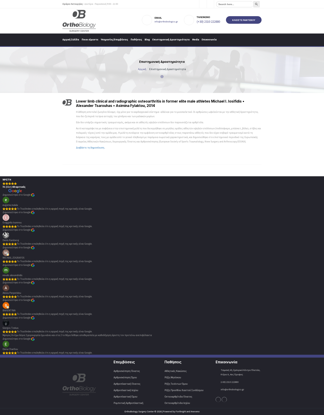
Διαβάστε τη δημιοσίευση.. (90, 148)
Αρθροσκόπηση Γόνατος (127, 371)
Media (195, 39)
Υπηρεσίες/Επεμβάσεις (114, 39)
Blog (147, 39)
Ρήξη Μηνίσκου (173, 377)
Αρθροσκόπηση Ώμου (125, 377)
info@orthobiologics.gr (166, 21)
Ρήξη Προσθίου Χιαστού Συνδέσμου (184, 390)
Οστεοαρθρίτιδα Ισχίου (177, 403)
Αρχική (142, 69)
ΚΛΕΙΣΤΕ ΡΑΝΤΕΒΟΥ (243, 20)
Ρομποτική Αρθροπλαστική (128, 403)
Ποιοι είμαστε (90, 39)
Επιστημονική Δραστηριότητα (171, 39)
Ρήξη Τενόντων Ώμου (176, 384)
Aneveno (195, 411)
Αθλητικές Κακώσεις (176, 371)
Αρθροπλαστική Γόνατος (127, 384)
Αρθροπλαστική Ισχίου (126, 390)
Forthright (181, 411)
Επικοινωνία (209, 39)
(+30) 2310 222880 (208, 22)
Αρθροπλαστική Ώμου (126, 397)
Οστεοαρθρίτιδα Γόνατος (178, 397)
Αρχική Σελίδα (70, 39)
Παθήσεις (136, 39)
